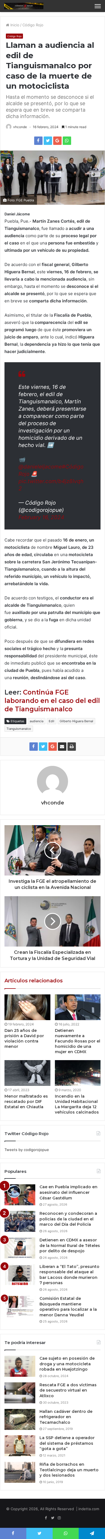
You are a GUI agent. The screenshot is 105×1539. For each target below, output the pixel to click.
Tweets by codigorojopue (26, 1149)
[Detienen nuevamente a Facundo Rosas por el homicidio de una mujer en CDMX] (78, 1007)
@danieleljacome (40, 466)
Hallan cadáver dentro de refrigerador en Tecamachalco (65, 1417)
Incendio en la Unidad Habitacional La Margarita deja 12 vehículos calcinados (77, 1104)
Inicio (14, 25)
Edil (51, 721)
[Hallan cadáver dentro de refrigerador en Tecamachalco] (19, 1419)
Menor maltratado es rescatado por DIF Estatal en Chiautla (26, 1101)
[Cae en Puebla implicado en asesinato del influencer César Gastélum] (19, 1194)
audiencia (36, 721)
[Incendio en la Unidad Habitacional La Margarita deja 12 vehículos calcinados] (78, 1073)
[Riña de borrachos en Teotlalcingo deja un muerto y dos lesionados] (19, 1472)
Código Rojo (32, 25)
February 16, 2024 (41, 517)
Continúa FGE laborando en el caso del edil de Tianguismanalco (52, 700)
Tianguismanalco (18, 729)
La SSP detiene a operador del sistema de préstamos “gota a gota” (67, 1443)
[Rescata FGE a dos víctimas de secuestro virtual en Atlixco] (19, 1392)
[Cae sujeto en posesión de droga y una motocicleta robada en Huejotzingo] (19, 1366)
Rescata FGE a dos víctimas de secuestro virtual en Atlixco (68, 1390)
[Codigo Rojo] (23, 6)
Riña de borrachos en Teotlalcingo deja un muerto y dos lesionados (69, 1470)
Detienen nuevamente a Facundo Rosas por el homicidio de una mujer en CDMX (77, 1041)
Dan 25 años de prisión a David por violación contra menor (24, 1038)
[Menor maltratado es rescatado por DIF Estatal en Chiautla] (27, 1073)
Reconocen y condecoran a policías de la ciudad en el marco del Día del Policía (68, 1219)
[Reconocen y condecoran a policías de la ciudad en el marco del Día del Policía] (19, 1221)
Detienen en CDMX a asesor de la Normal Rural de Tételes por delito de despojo (69, 1245)
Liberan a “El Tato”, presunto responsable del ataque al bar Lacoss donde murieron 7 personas (69, 1275)
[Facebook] (46, 1518)
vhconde (20, 127)
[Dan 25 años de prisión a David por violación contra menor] (27, 1007)
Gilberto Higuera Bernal (76, 721)
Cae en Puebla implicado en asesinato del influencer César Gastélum (68, 1192)
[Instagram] (59, 1518)
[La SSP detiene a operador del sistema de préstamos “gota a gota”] (19, 1445)
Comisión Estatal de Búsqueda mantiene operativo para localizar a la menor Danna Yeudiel (68, 1306)
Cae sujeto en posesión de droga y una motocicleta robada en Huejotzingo (67, 1364)
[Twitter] (52, 1518)
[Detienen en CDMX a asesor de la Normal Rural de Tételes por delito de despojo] (19, 1247)
